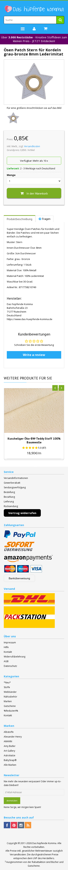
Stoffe (7, 687)
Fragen (46, 219)
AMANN (8, 741)
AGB (6, 661)
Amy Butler (9, 746)
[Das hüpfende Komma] (34, 9)
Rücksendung (11, 506)
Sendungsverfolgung (15, 487)
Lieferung (9, 501)
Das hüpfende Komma (44, 843)
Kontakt (8, 651)
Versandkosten (32, 146)
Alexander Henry (13, 736)
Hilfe (6, 647)
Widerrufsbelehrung (14, 656)
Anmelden (12, 800)
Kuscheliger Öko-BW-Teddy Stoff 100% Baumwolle (34, 440)
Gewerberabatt (12, 482)
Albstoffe (9, 732)
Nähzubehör (10, 696)
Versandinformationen (16, 478)
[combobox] (34, 20)
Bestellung (9, 492)
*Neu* (7, 682)
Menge (11, 175)
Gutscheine (10, 706)
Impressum (10, 642)
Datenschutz (10, 666)
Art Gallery (9, 750)
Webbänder (10, 692)
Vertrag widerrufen (22, 513)
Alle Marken (10, 764)
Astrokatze (9, 755)
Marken (8, 701)
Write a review (34, 355)
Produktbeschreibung (19, 219)
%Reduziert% (11, 710)
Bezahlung (9, 496)
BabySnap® (10, 760)
